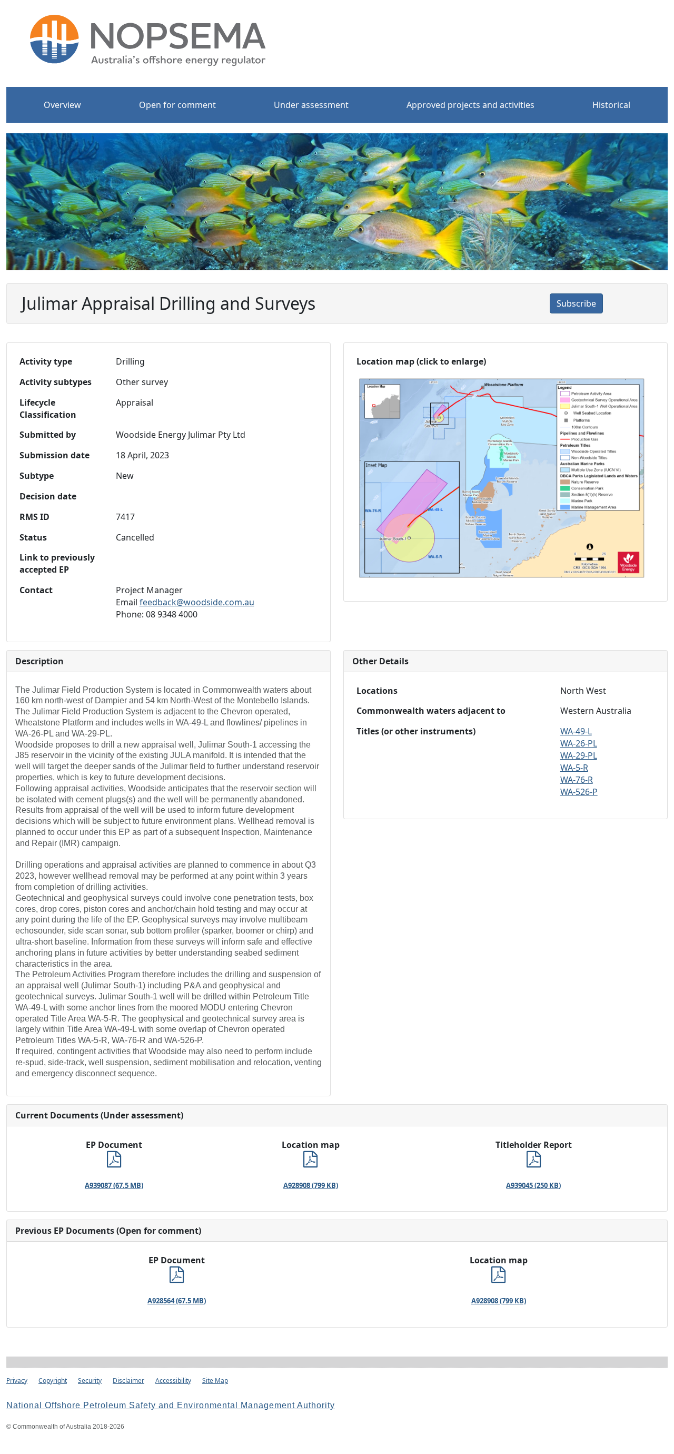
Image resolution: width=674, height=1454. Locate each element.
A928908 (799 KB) (310, 1185)
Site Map (215, 1380)
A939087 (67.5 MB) (114, 1185)
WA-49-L (576, 731)
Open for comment (177, 105)
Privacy (16, 1380)
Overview (62, 105)
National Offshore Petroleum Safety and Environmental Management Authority (170, 1405)
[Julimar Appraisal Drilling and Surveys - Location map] (310, 1162)
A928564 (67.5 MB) (176, 1300)
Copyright (52, 1380)
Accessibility (173, 1380)
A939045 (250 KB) (533, 1185)
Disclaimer (128, 1380)
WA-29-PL (578, 755)
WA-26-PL (578, 743)
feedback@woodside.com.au (197, 602)
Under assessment (311, 105)
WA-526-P (579, 792)
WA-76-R (576, 779)
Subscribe (576, 303)
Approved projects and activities (470, 105)
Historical (611, 105)
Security (90, 1380)
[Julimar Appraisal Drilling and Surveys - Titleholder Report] (534, 1162)
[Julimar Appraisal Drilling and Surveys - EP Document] (114, 1162)
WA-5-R (574, 767)
